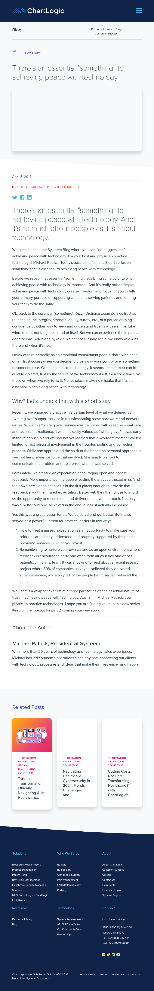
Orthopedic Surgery (68, 874)
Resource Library (101, 29)
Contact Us (108, 880)
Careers (107, 874)
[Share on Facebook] (22, 197)
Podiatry (62, 890)
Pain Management (67, 880)
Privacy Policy (89, 974)
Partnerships (64, 934)
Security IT (51, 187)
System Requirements (70, 919)
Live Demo (108, 919)
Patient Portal (19, 874)
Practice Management (24, 869)
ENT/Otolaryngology (69, 885)
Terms (115, 974)
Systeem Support (112, 895)
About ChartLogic (112, 864)
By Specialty (64, 869)
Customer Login (111, 890)
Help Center (109, 885)
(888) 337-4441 (122, 938)
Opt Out (105, 974)
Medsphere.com (130, 974)
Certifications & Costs (69, 929)
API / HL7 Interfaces (68, 924)
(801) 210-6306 (120, 943)
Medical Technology (27, 187)
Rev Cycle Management (26, 880)
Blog (119, 29)
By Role (61, 864)
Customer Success (106, 33)
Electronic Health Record (26, 864)
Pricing (121, 919)
